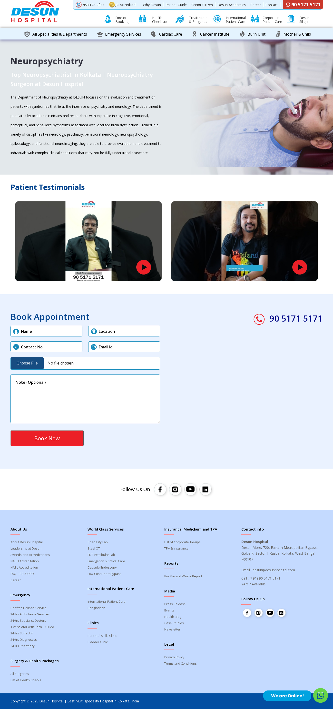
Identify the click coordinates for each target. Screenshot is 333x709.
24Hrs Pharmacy (22, 646)
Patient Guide (176, 4)
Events (169, 610)
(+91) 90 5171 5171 (265, 578)
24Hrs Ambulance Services (30, 614)
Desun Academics (231, 4)
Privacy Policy (174, 657)
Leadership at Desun (25, 548)
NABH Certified (93, 4)
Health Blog (172, 616)
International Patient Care (107, 601)
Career (255, 4)
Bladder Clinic (98, 642)
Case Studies (174, 623)
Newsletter (172, 629)
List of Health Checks (25, 680)
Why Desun (152, 4)
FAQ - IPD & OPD (22, 573)
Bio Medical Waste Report (183, 576)
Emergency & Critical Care (106, 561)
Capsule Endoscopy (102, 567)
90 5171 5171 (306, 4)
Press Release (175, 604)
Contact (271, 4)
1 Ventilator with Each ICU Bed (32, 627)
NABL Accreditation (24, 567)
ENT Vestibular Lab (101, 554)
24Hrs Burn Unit (21, 633)
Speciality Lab (98, 542)
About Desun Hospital (26, 542)
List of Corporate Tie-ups (182, 542)
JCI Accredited (126, 4)
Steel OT (94, 548)
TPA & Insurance (176, 548)
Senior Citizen (202, 4)
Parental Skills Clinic (102, 635)
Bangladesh (96, 608)
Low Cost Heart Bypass (104, 573)
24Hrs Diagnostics (23, 639)
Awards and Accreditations (30, 554)
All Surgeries (19, 673)
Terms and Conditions (180, 663)
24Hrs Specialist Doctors (28, 620)
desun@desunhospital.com (274, 570)
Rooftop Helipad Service (28, 608)
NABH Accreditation (24, 561)
